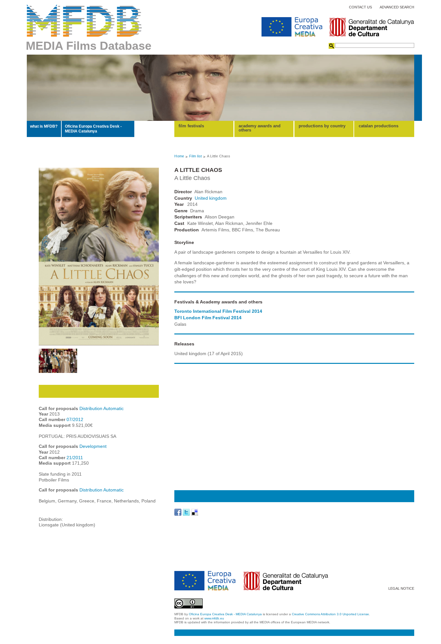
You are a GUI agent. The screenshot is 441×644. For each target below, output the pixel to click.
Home (179, 156)
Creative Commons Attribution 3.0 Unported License (330, 614)
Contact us (360, 7)
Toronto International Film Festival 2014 (218, 311)
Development (93, 446)
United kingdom (211, 198)
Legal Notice (401, 588)
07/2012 (75, 419)
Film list (195, 156)
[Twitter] (186, 512)
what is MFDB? (43, 126)
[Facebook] (177, 512)
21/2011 (75, 457)
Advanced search (397, 7)
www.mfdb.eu (214, 618)
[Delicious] (194, 512)
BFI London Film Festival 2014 (207, 317)
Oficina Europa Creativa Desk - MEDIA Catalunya (93, 128)
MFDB (84, 21)
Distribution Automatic (101, 408)
